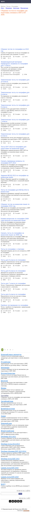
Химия (3, 416)
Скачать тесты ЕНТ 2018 (10, 477)
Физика (3, 388)
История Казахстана (8, 373)
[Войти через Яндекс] (15, 501)
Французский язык (7, 431)
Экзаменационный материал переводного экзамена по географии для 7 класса (14, 63)
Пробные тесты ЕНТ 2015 (10, 459)
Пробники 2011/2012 (8, 436)
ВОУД (3, 484)
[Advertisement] (15, 31)
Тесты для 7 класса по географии (13, 283)
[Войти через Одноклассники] (21, 501)
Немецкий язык (6, 423)
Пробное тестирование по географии (14, 305)
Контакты (20, 510)
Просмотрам (24, 8)
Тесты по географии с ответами (12, 249)
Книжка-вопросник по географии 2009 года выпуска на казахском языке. (15, 219)
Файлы (3, 6)
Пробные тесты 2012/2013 (10, 444)
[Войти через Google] (18, 501)
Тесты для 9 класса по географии (13, 260)
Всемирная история (8, 408)
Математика (5, 367)
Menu (3, 1)
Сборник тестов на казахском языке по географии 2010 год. (15, 205)
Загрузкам (16, 8)
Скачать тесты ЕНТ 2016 (10, 468)
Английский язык (7, 401)
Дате (2, 8)
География (17, 56)
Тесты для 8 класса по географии (13, 271)
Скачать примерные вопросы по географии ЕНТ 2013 (12, 162)
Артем (25, 56)
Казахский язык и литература (11, 354)
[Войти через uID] (10, 501)
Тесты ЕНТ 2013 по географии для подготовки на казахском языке (13, 147)
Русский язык (5, 362)
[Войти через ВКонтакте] (13, 501)
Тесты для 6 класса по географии (13, 294)
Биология (4, 381)
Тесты (8, 6)
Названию (9, 8)
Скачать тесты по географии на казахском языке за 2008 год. (12, 234)
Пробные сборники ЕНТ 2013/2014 (13, 451)
